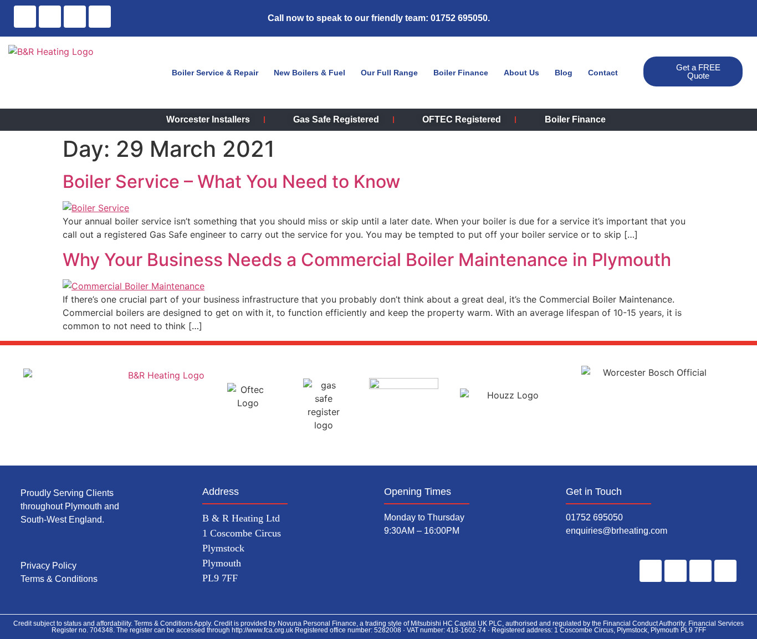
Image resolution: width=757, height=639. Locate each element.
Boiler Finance (460, 72)
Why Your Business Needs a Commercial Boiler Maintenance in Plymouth (367, 259)
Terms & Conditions (60, 579)
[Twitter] (75, 17)
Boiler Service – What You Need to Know (231, 181)
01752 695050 (594, 517)
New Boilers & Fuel (309, 72)
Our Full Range (389, 72)
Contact (603, 72)
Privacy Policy (48, 565)
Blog (563, 72)
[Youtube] (725, 571)
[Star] (100, 17)
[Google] (50, 17)
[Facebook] (25, 17)
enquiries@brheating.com (616, 530)
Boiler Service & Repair (215, 72)
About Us (521, 72)
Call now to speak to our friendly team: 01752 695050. (379, 18)
